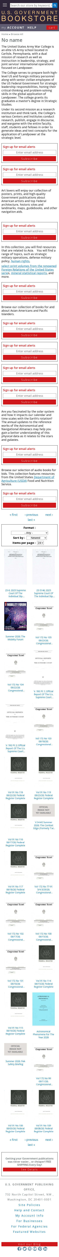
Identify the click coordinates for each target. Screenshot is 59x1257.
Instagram (30, 1249)
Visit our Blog (29, 1244)
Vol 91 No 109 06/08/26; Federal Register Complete (43, 1128)
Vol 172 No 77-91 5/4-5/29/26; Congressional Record (44, 889)
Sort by (18, 538)
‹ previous (31, 514)
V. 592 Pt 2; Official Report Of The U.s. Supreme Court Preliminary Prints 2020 (15, 748)
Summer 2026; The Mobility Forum (15, 638)
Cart (52, 27)
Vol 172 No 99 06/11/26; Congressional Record (43, 1081)
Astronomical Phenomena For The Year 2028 (43, 1034)
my (13, 27)
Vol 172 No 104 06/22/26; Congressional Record (15, 687)
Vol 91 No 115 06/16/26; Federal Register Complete (15, 1030)
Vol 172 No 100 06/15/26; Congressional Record (43, 936)
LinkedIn (45, 1249)
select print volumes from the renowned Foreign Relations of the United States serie (28, 269)
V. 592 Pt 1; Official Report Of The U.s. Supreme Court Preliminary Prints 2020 (43, 694)
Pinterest (40, 1249)
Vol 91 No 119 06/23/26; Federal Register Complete (43, 795)
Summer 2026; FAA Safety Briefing (15, 1063)
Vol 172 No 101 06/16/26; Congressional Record (15, 983)
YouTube (35, 1249)
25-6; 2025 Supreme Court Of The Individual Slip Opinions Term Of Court (15, 593)
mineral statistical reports (29, 273)
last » (31, 520)
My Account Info (29, 1215)
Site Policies (29, 1205)
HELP (32, 27)
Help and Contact (29, 1210)
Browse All (17, 34)
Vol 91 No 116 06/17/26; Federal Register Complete (15, 842)
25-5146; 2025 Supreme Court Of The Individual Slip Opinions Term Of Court (43, 593)
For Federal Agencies (29, 1226)
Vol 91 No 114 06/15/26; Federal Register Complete (43, 983)
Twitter (25, 1249)
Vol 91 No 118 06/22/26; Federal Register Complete (15, 795)
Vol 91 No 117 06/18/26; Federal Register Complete (15, 889)
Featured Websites (29, 1232)
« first (14, 514)
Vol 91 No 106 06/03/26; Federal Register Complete (15, 1128)
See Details (29, 1169)
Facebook (19, 1249)
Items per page (23, 543)
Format (29, 528)
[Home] (29, 20)
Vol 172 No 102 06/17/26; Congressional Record (15, 936)
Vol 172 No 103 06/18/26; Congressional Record (43, 741)
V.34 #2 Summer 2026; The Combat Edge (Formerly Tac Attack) (43, 825)
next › (49, 514)
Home (4, 34)
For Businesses (29, 1221)
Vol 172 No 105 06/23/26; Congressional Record (43, 640)
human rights (20, 261)
